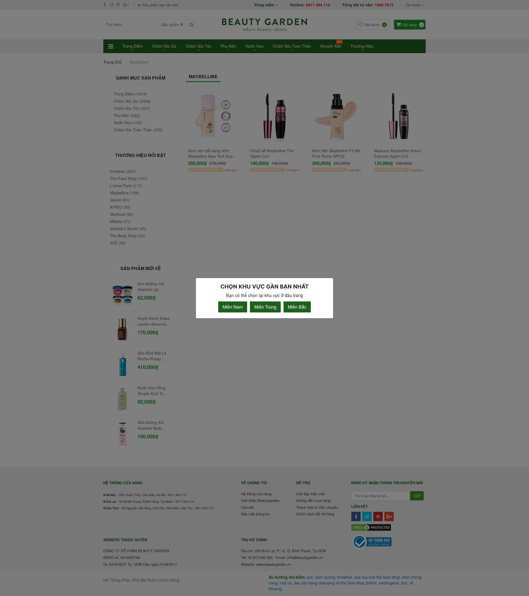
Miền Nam (233, 307)
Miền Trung (265, 307)
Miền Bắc (297, 307)
